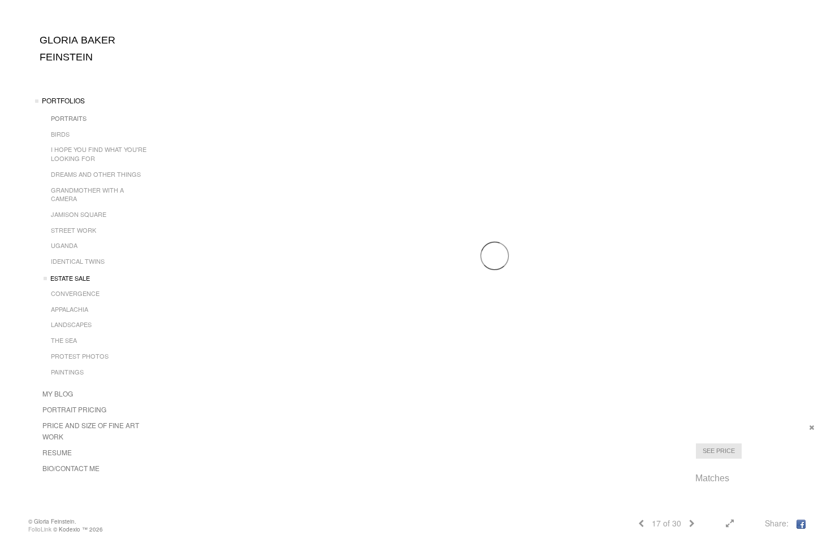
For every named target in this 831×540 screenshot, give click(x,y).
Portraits (68, 118)
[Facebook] (801, 523)
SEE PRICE (719, 450)
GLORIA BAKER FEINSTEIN (77, 48)
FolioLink (39, 529)
